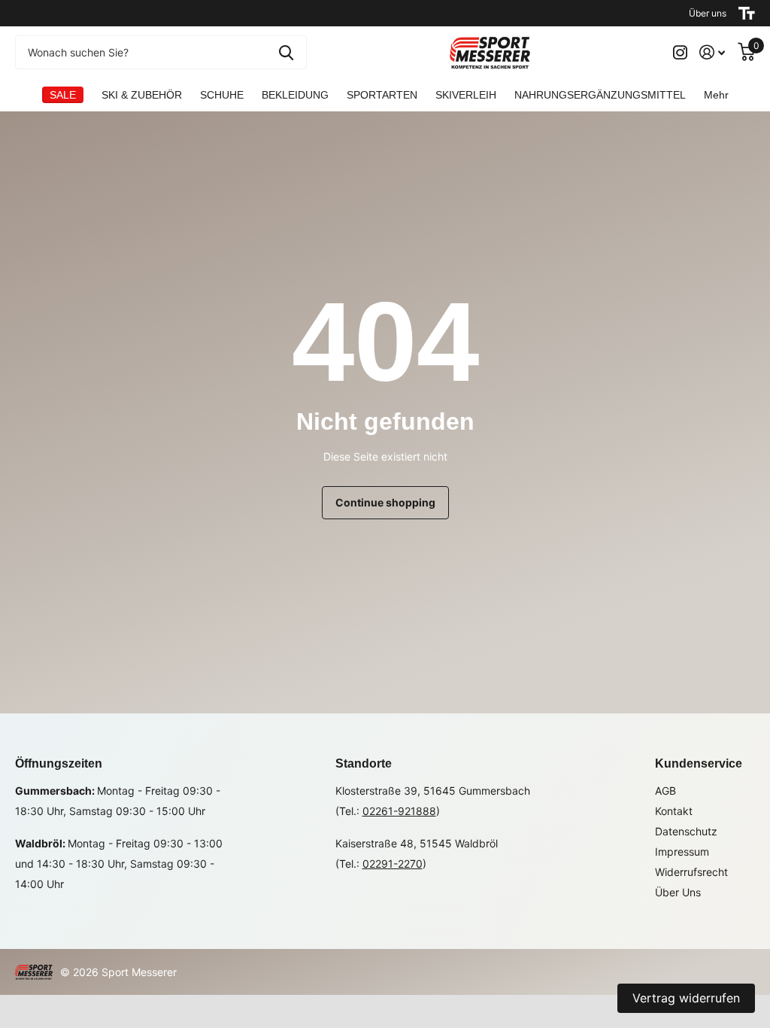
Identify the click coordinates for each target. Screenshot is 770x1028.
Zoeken (286, 52)
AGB (665, 790)
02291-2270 (392, 863)
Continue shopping (385, 502)
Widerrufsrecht (691, 871)
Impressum (682, 851)
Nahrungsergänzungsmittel (600, 95)
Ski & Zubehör (142, 95)
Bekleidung (295, 95)
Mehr (716, 95)
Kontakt (674, 810)
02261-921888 (399, 810)
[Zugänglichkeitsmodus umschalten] (746, 13)
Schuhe (222, 95)
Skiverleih (465, 95)
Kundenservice (698, 763)
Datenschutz (686, 831)
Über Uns (678, 892)
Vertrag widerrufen (686, 997)
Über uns (707, 13)
